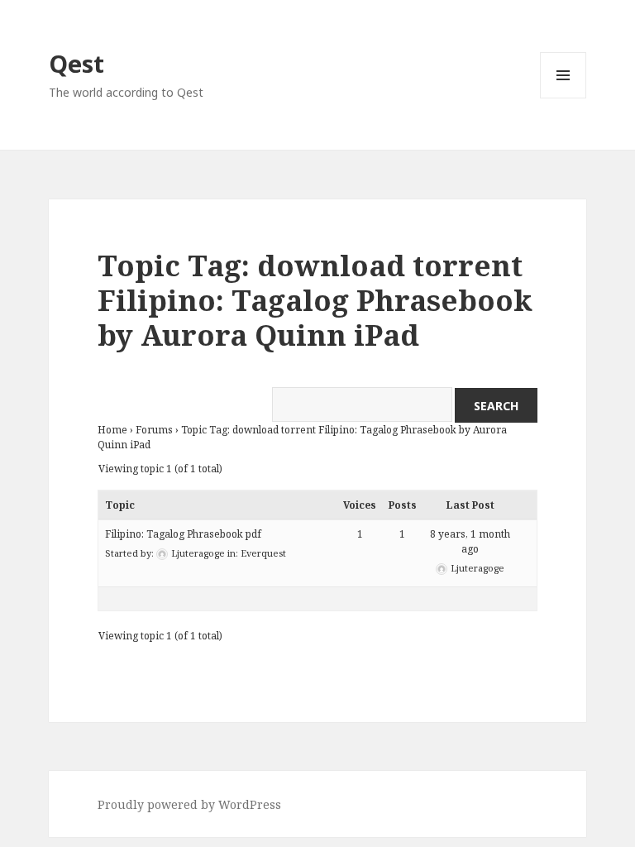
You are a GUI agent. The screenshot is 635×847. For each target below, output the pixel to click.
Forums (154, 430)
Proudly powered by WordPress (189, 804)
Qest (76, 63)
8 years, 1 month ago (470, 541)
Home (112, 430)
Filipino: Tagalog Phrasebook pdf (183, 534)
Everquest (263, 553)
